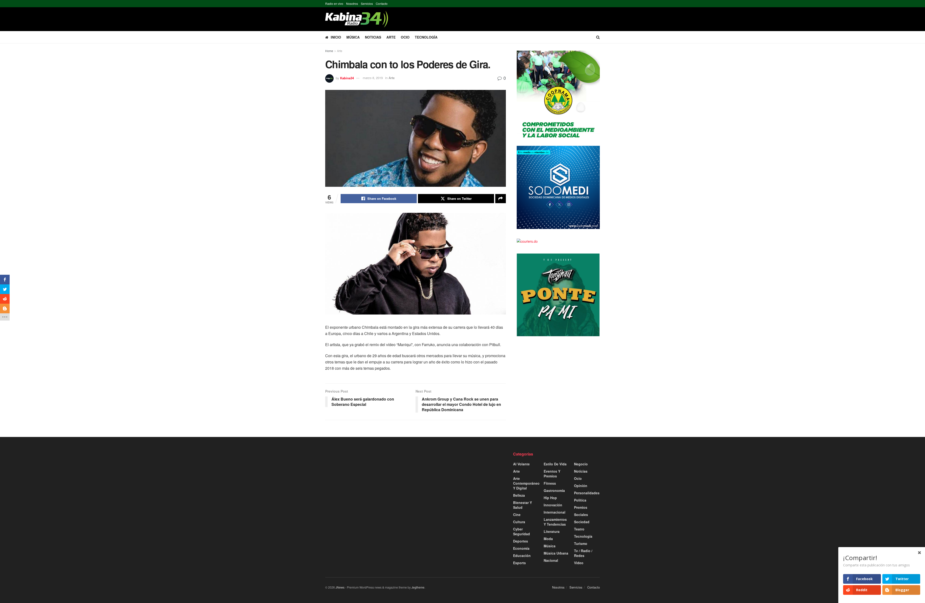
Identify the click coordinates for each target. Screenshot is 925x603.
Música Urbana (556, 553)
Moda (548, 538)
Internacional (554, 512)
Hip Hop (550, 497)
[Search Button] (598, 37)
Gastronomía (554, 490)
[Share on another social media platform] (500, 198)
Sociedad (581, 521)
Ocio (405, 37)
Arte (391, 37)
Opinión (580, 485)
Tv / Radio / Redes (583, 553)
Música (353, 37)
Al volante (521, 464)
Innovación (553, 504)
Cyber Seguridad (521, 531)
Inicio (336, 37)
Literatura (552, 531)
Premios (580, 507)
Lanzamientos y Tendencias (555, 522)
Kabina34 (347, 77)
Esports (519, 562)
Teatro (579, 529)
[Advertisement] (368, 485)
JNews (340, 587)
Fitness (550, 483)
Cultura (519, 521)
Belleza (519, 495)
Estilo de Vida (555, 464)
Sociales (581, 514)
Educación (522, 555)
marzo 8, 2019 (373, 77)
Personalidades (587, 492)
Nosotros (352, 3)
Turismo (580, 543)
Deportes (520, 541)
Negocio (581, 464)
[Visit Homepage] (356, 19)
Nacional (551, 560)
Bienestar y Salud (522, 505)
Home (329, 51)
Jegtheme (417, 587)
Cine (517, 514)
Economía (521, 548)
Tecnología (426, 37)
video (578, 562)
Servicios (367, 3)
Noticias (373, 37)
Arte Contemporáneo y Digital (526, 483)
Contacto (382, 3)
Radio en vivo (334, 3)
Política (580, 500)
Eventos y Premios (552, 473)
